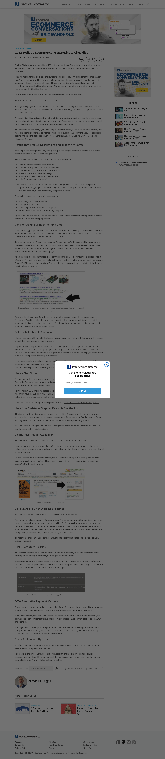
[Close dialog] (106, 364)
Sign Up (82, 391)
